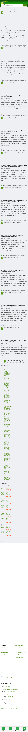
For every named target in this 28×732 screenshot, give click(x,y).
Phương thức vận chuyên (20, 654)
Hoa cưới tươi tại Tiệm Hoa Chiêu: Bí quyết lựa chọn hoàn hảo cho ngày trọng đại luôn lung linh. (7, 428)
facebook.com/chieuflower (11, 689)
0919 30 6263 (8, 687)
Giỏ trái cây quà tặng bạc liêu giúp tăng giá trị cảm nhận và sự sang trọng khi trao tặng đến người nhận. (7, 475)
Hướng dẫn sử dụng (5, 654)
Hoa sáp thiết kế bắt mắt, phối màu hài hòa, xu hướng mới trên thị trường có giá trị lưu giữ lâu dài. (7, 417)
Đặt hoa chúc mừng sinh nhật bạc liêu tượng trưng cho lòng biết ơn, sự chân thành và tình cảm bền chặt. (7, 451)
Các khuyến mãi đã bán (5, 652)
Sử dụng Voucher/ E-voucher (20, 652)
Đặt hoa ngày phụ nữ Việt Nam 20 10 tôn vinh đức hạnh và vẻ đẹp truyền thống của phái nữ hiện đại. (7, 371)
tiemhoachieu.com (11, 691)
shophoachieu (9, 694)
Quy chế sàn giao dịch (5, 650)
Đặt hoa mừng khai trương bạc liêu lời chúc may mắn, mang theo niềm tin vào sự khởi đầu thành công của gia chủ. (7, 463)
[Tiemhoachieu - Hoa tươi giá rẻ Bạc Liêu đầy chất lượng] (8, 3)
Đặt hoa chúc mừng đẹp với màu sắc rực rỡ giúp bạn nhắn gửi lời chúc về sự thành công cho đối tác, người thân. (7, 383)
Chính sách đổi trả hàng (19, 657)
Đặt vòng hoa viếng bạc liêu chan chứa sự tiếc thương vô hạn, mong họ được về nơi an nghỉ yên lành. (7, 394)
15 (20, 361)
